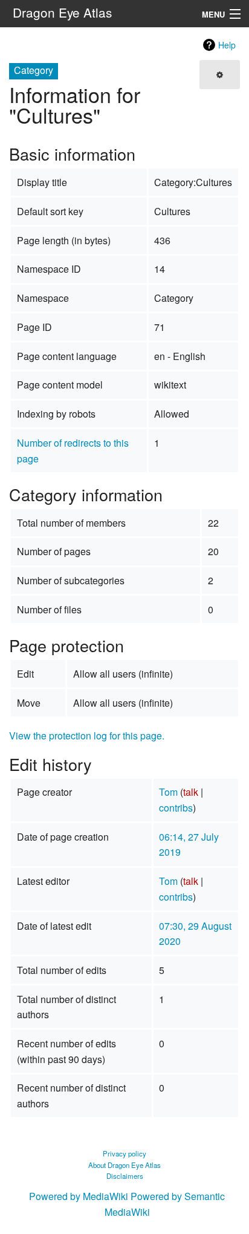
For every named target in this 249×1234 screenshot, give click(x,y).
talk (190, 792)
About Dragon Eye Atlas (124, 1165)
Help (227, 45)
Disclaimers (124, 1176)
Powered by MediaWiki (78, 1196)
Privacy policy (124, 1153)
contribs (176, 808)
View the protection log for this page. (86, 735)
